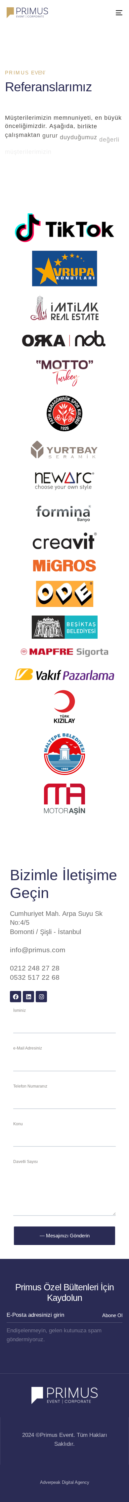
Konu (18, 1124)
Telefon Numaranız (30, 1086)
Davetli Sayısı (25, 1161)
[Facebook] (15, 996)
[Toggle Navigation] (103, 12)
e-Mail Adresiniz (27, 1048)
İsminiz (19, 1010)
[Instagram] (41, 996)
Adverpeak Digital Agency (64, 1482)
